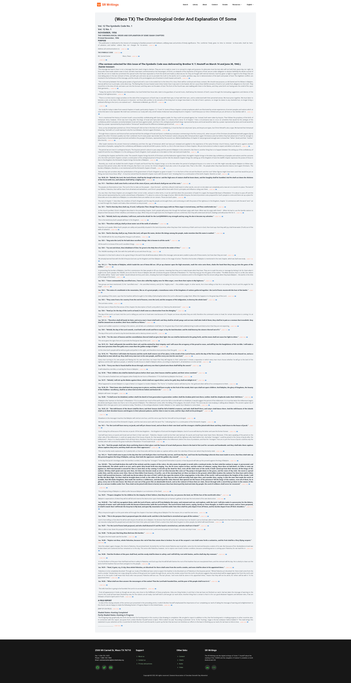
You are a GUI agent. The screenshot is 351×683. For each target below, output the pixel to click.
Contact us (142, 660)
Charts (181, 660)
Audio (181, 664)
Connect (182, 656)
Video (181, 667)
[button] (185, 4)
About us (141, 656)
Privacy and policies (145, 664)
